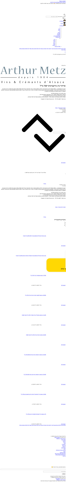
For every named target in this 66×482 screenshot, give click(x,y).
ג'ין (59, 31)
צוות (64, 443)
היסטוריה (63, 444)
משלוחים (57, 2)
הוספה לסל (63, 162)
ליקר (54, 41)
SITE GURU (57, 437)
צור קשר (63, 445)
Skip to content (62, 1)
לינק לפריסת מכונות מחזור (24, 48)
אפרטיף (58, 33)
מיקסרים (58, 34)
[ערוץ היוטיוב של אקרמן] (55, 465)
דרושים (50, 48)
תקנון (47, 48)
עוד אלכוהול (58, 37)
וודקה (59, 30)
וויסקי (59, 29)
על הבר (63, 2)
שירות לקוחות (53, 2)
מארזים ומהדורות (57, 36)
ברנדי (54, 42)
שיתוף (45, 183)
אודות (64, 442)
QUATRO (58, 478)
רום (54, 39)
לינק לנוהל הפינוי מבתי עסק (35, 48)
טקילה (59, 32)
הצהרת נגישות (57, 46)
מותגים (60, 2)
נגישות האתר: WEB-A (60, 438)
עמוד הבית (63, 49)
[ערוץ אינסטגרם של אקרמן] (36, 465)
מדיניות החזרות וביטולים (60, 450)
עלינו (64, 48)
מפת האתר (63, 447)
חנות (64, 449)
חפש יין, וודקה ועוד (61, 16)
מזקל (54, 40)
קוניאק (54, 45)
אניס (54, 44)
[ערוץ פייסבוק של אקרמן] (16, 465)
